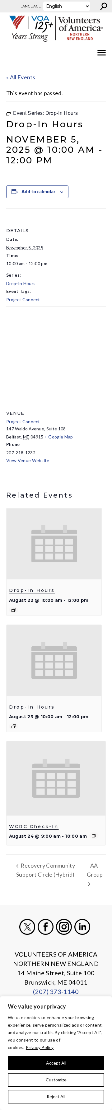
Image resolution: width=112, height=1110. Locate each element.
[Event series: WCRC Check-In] (94, 835)
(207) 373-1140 (56, 991)
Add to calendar (38, 191)
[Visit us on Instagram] (64, 927)
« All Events (20, 77)
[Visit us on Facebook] (46, 927)
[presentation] (54, 543)
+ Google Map (58, 436)
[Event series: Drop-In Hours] (14, 610)
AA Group (95, 870)
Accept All (56, 1063)
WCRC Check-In (34, 826)
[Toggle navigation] (8, 53)
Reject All (56, 1096)
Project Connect (23, 299)
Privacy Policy (40, 1047)
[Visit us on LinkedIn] (82, 927)
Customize (56, 1079)
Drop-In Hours (20, 283)
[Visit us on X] (27, 927)
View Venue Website (27, 460)
